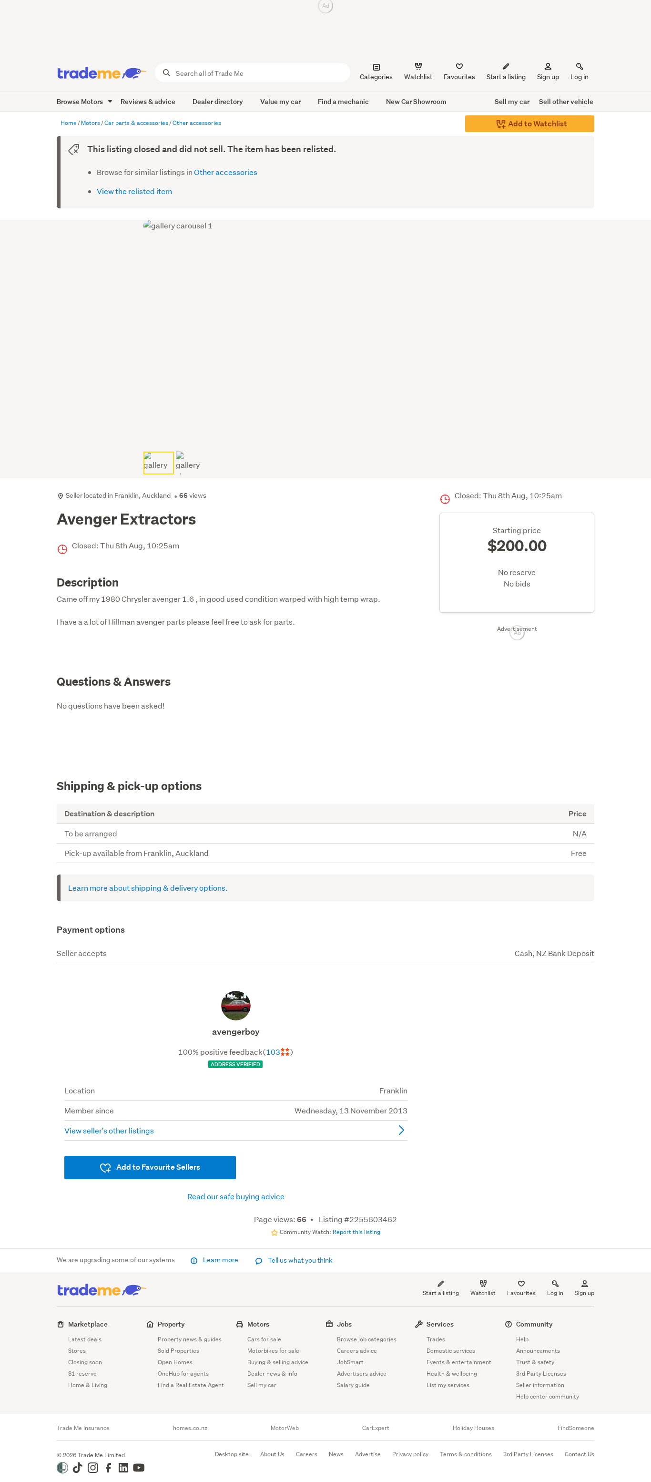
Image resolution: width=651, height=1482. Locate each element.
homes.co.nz (190, 1428)
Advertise (368, 1454)
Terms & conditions (466, 1454)
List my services (448, 1385)
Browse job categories (367, 1339)
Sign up (548, 76)
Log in (579, 76)
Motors (258, 1323)
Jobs (344, 1323)
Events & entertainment (459, 1362)
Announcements (538, 1351)
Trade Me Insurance (83, 1428)
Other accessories (225, 172)
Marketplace (88, 1323)
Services (440, 1323)
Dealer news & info (272, 1373)
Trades (436, 1339)
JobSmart (350, 1362)
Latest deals (85, 1339)
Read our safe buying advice (236, 1196)
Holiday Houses (473, 1428)
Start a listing (441, 1293)
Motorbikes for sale (273, 1351)
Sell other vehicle (566, 101)
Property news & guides (190, 1339)
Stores (77, 1351)
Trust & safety (535, 1362)
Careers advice (357, 1351)
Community (534, 1323)
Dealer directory (218, 101)
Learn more (221, 1260)
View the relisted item (134, 191)
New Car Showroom (416, 101)
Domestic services (451, 1351)
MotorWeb (285, 1428)
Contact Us (579, 1454)
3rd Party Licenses (541, 1373)
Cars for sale (264, 1339)
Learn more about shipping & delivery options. (148, 888)
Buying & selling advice (277, 1362)
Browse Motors (80, 101)
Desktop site (232, 1454)
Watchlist (483, 1293)
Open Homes (175, 1362)
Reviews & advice (148, 101)
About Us (272, 1454)
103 (273, 1052)
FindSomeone (576, 1428)
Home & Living (87, 1385)
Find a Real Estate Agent (191, 1385)
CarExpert (375, 1428)
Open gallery (330, 432)
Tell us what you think (299, 1260)
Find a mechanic (343, 101)
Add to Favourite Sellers (157, 1167)
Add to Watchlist (537, 124)
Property (171, 1323)
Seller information (540, 1385)
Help (522, 1339)
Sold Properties (178, 1351)
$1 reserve (82, 1373)
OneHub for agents (183, 1373)
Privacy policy (410, 1454)
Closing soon (85, 1362)
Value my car (280, 101)
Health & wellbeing (452, 1373)
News (336, 1454)
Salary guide (353, 1385)
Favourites (521, 1293)
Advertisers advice (362, 1373)
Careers (306, 1454)
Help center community (547, 1396)
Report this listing (356, 1232)
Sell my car (512, 101)
